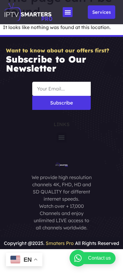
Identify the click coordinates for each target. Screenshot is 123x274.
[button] (68, 12)
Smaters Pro (60, 243)
